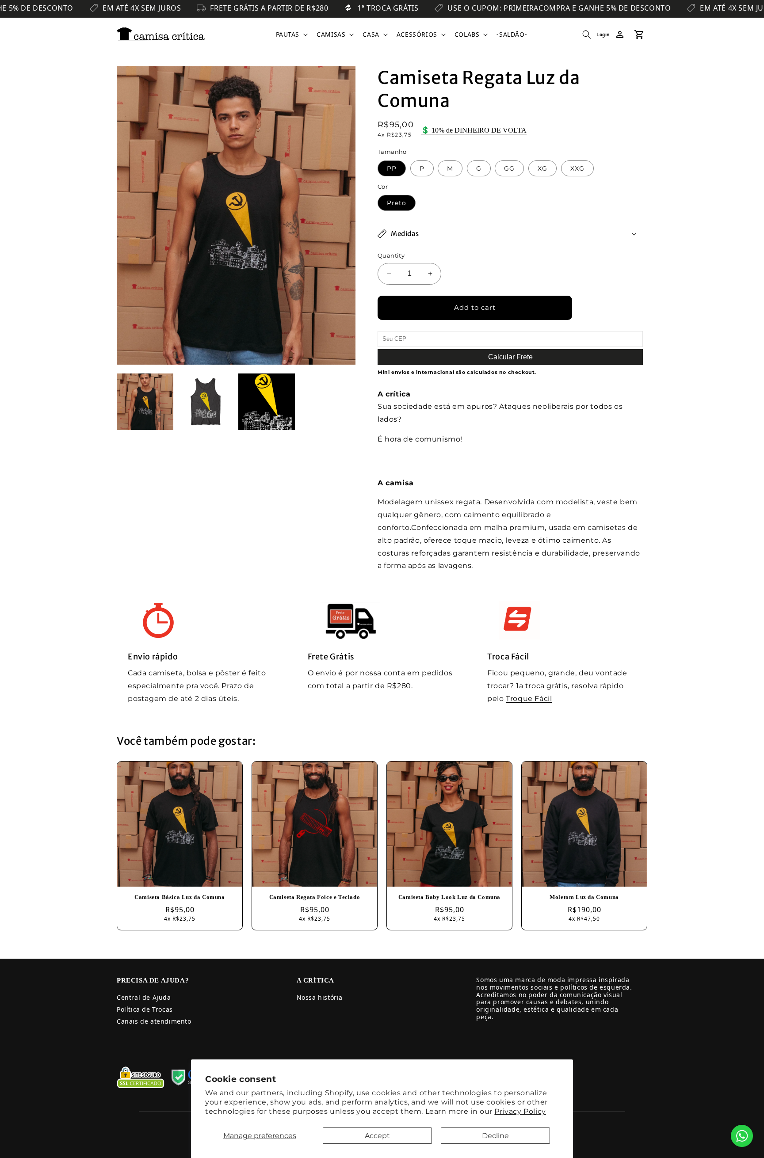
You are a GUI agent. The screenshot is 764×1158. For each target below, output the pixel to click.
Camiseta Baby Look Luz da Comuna (449, 897)
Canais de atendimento (154, 1021)
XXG (577, 168)
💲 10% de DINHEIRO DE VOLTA (474, 130)
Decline (495, 1135)
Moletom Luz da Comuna (584, 897)
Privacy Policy (520, 1111)
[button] (291, 34)
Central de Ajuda (144, 997)
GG (509, 168)
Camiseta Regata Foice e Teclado (314, 897)
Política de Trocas (145, 1009)
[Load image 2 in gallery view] (206, 401)
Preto (396, 203)
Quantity (391, 255)
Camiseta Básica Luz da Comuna (179, 897)
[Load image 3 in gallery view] (266, 401)
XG (542, 168)
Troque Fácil (529, 698)
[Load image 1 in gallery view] (145, 401)
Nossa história (320, 997)
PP (392, 168)
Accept (377, 1135)
